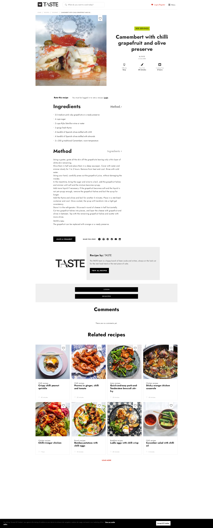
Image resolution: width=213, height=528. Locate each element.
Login (106, 97)
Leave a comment (64, 239)
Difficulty (124, 68)
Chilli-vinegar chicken (50, 442)
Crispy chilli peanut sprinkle (48, 387)
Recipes (46, 13)
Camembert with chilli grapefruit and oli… (76, 13)
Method (115, 106)
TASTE (143, 56)
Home (39, 13)
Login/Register (159, 5)
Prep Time (142, 68)
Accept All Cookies (163, 523)
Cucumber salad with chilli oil (160, 444)
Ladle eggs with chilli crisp (124, 442)
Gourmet (55, 13)
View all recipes (99, 270)
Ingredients (114, 151)
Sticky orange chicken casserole (158, 387)
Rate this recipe (61, 97)
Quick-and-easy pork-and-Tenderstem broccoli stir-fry (123, 388)
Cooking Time (160, 68)
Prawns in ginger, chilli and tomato (86, 387)
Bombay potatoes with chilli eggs (86, 444)
